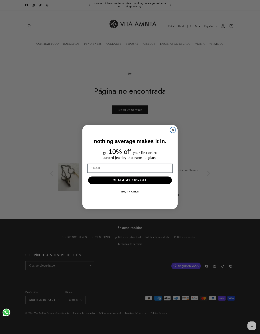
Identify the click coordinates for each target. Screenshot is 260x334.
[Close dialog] (173, 130)
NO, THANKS (130, 191)
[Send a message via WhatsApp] (6, 312)
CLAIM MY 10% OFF (130, 180)
